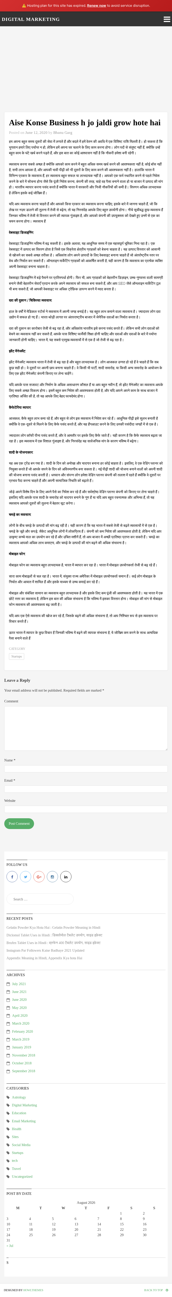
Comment (11, 701)
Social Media (21, 1145)
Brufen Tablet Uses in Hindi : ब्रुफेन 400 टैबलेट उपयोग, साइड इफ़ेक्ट (53, 943)
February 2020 (22, 1031)
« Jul (9, 1246)
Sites (15, 1137)
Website (9, 801)
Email (9, 780)
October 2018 (22, 1063)
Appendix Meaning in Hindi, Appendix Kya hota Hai (44, 958)
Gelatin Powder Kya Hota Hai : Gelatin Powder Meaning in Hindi (53, 927)
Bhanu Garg (62, 132)
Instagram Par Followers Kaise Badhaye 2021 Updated (45, 950)
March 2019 (20, 1039)
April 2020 (20, 1015)
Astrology (19, 1097)
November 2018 (23, 1055)
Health (16, 1129)
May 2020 (19, 1008)
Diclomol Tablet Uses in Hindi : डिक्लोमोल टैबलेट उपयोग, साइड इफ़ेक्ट (54, 935)
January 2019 (21, 1047)
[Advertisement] (86, 69)
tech (15, 1160)
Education (19, 1113)
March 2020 (20, 1023)
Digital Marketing (24, 1105)
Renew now (96, 5)
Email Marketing (24, 1121)
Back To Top (153, 1290)
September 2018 (23, 1071)
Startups (16, 656)
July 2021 (19, 984)
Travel (16, 1169)
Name (9, 760)
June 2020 (19, 999)
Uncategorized (22, 1176)
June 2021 (19, 992)
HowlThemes (33, 1290)
